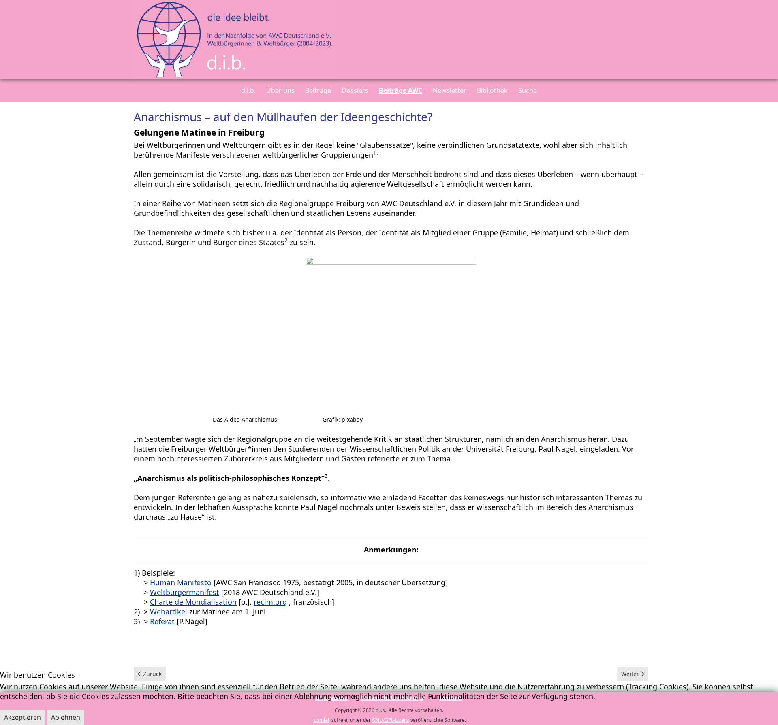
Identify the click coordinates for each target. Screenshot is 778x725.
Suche (527, 90)
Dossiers (355, 90)
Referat (163, 621)
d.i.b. (248, 90)
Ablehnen (65, 717)
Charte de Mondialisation (193, 602)
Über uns (280, 90)
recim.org (270, 602)
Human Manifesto (181, 582)
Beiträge (318, 90)
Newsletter (449, 90)
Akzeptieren (22, 717)
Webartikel (168, 611)
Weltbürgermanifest (184, 592)
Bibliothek (492, 90)
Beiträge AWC (400, 90)
